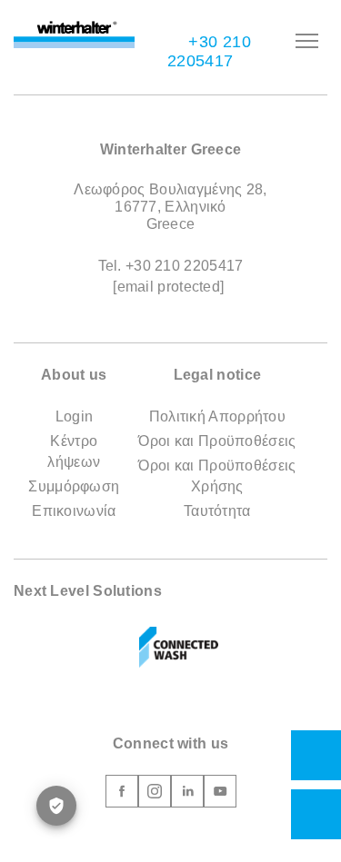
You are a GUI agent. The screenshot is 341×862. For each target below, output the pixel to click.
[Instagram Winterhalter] (154, 794)
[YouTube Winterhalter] (220, 794)
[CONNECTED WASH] (179, 648)
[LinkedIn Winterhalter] (187, 794)
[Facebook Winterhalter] (121, 794)
